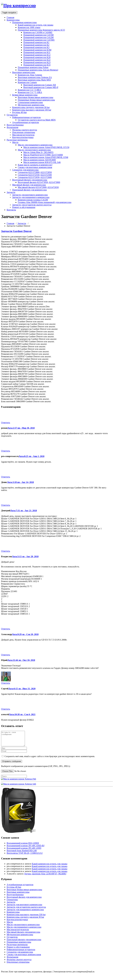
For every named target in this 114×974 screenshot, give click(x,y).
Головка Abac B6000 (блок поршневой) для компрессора (44, 202)
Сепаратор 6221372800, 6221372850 (35, 172)
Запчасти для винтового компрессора (30, 195)
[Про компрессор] (18, 5)
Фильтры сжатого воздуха (24, 130)
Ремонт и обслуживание (23, 207)
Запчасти (11, 192)
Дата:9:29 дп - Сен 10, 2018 (25, 634)
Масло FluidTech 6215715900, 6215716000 (43, 155)
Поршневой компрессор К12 (36, 55)
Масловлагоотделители (23, 135)
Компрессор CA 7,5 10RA (30, 92)
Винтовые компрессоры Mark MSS (34, 80)
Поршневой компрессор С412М (38, 37)
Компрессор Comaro (27, 82)
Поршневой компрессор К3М (37, 50)
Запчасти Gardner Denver (16, 231)
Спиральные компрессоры (30, 102)
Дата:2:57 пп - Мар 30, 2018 (21, 428)
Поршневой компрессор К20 (36, 57)
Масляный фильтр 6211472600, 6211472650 (38, 187)
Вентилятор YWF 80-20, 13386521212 (25, 853)
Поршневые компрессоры (24, 22)
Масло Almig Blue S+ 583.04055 (38, 152)
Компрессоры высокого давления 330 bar (31, 110)
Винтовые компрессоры (23, 72)
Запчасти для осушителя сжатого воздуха (31, 205)
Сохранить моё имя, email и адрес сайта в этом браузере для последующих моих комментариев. (49, 756)
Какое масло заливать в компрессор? (35, 165)
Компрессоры (13, 20)
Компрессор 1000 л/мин (29, 27)
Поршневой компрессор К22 (36, 60)
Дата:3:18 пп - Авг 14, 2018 (20, 482)
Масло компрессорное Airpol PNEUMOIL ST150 (46, 147)
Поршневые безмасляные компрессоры (36, 100)
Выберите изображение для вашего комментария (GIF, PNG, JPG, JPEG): (35, 766)
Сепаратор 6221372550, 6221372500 (35, 175)
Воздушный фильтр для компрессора (29, 180)
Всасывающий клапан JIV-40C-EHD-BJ (25, 845)
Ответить (5, 422)
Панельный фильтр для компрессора (29, 190)
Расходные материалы (17, 140)
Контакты (11, 210)
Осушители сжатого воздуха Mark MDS (37, 120)
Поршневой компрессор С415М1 (39, 40)
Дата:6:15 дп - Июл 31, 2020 (21, 688)
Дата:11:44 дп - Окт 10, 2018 (21, 660)
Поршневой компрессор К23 (36, 62)
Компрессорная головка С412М (33, 200)
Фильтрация (12, 127)
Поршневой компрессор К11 (36, 52)
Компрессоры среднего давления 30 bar (31, 107)
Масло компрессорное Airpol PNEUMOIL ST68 (45, 157)
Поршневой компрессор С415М (38, 35)
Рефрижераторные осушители (26, 117)
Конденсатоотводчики (23, 137)
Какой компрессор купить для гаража (35, 25)
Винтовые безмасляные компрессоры (35, 97)
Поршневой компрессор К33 (36, 65)
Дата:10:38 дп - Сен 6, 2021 (22, 714)
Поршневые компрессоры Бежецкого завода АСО (41, 30)
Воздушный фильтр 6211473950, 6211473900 (39, 182)
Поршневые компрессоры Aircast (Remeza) (38, 70)
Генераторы (12, 899)
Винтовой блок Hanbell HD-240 (22, 850)
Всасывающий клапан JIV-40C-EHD (24, 848)
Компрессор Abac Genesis (30, 75)
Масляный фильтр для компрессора (29, 185)
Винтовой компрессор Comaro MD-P (40, 87)
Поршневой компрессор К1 (36, 42)
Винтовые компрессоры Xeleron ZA (35, 77)
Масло (15, 142)
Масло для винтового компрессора (34, 150)
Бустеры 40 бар (19, 112)
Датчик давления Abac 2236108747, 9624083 (45, 874)
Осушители (12, 115)
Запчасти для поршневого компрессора (30, 197)
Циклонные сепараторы (23, 132)
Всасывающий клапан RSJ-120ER (23, 843)
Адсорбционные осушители (25, 122)
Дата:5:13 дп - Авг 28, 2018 (25, 556)
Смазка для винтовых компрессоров (35, 167)
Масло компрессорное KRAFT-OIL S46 (42, 162)
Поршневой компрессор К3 (36, 47)
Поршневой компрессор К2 (36, 45)
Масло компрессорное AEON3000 (39, 160)
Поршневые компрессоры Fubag (33, 67)
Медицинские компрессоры (31, 105)
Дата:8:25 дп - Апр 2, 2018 (31, 456)
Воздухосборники (15, 125)
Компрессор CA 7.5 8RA (29, 90)
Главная (10, 17)
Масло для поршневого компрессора (35, 145)
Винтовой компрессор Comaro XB (39, 85)
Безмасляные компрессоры (25, 95)
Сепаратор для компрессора (25, 170)
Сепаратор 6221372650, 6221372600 (35, 177)
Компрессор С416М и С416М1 (37, 32)
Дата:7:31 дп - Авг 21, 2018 (23, 510)
